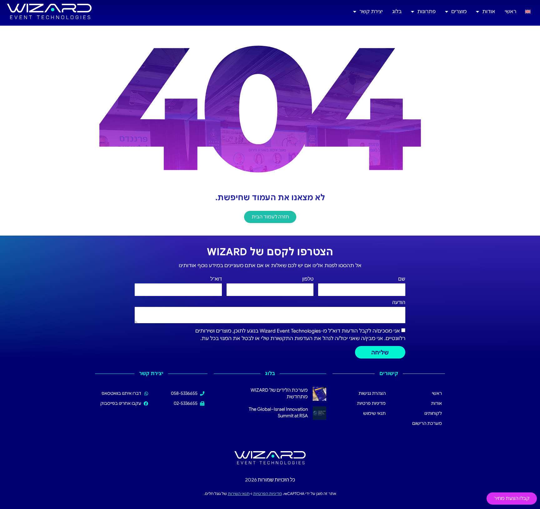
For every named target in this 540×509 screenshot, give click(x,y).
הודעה (398, 302)
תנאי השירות (239, 493)
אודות (488, 11)
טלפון (307, 279)
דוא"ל (216, 279)
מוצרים (459, 11)
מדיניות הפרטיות (267, 493)
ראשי (510, 11)
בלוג (397, 11)
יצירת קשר (371, 11)
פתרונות (426, 11)
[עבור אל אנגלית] (528, 11)
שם (401, 279)
